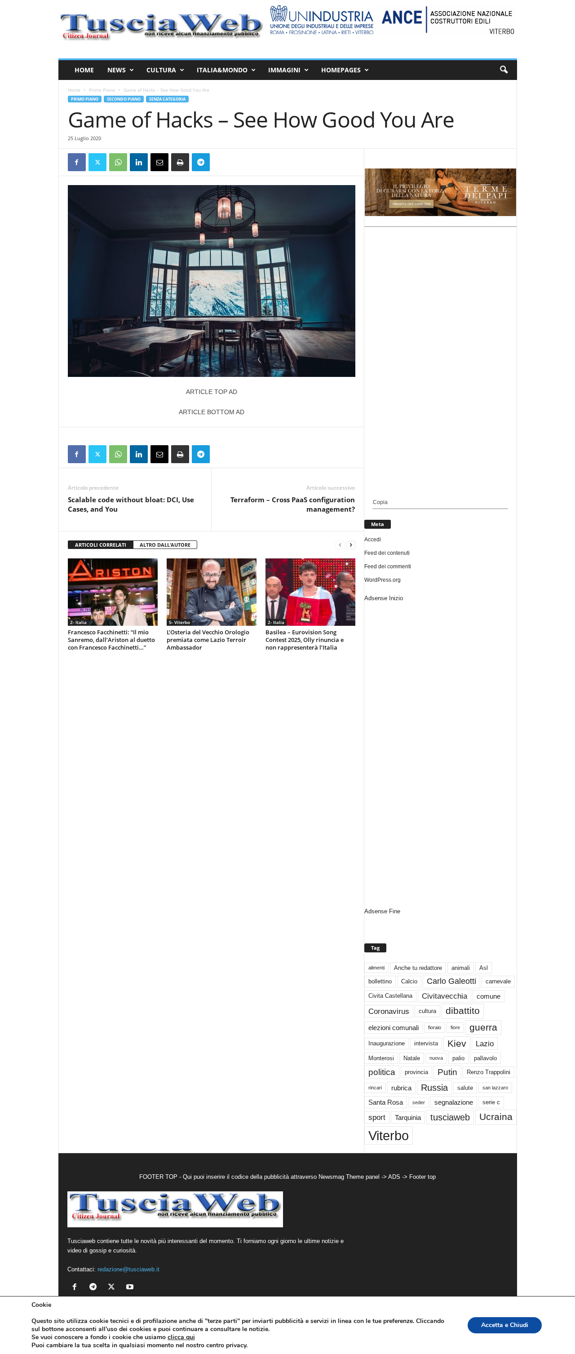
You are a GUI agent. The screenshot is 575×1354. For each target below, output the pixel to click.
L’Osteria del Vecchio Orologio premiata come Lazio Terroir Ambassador (208, 639)
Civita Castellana (390, 995)
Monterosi (381, 1058)
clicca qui (181, 1337)
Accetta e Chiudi (504, 1325)
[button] (503, 70)
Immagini (284, 70)
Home (84, 70)
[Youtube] (131, 1287)
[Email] (159, 162)
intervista (426, 1043)
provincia (416, 1072)
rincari (375, 1087)
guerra (483, 1027)
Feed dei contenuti (387, 553)
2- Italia (78, 622)
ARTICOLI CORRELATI (100, 544)
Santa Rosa (385, 1102)
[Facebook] (77, 162)
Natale (411, 1058)
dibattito (463, 1010)
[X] (97, 162)
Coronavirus (388, 1011)
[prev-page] (340, 545)
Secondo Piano (124, 99)
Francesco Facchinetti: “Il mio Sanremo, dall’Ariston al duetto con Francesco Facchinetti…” (111, 639)
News (116, 70)
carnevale (498, 981)
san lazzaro (495, 1087)
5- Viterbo (179, 622)
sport (376, 1117)
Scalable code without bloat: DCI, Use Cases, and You (131, 504)
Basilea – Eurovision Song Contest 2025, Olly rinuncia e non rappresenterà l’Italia (304, 639)
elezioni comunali (393, 1027)
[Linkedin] (139, 162)
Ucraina (496, 1116)
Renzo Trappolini (488, 1072)
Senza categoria (167, 99)
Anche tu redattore (418, 968)
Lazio (485, 1044)
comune (488, 996)
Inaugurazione (386, 1043)
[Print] (180, 162)
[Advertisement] (440, 363)
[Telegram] (201, 162)
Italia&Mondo (222, 70)
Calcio (409, 981)
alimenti (376, 967)
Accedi (372, 539)
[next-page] (350, 545)
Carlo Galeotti (451, 981)
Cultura (161, 70)
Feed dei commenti (387, 566)
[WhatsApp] (118, 162)
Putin (447, 1072)
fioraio (434, 1027)
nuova (436, 1058)
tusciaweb (450, 1117)
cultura (427, 1011)
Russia (434, 1088)
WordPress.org (382, 580)
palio (458, 1058)
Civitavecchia (444, 996)
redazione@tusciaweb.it (128, 1269)
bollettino (380, 981)
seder (418, 1102)
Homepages (341, 70)
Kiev (456, 1043)
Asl (483, 968)
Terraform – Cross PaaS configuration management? (292, 504)
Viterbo (388, 1135)
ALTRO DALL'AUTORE (165, 544)
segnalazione (453, 1102)
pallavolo (485, 1058)
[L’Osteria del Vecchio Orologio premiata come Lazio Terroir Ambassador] (212, 592)
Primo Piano (102, 90)
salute (465, 1087)
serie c (491, 1102)
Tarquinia (408, 1117)
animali (460, 968)
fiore (455, 1027)
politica (381, 1072)
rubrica (401, 1088)
